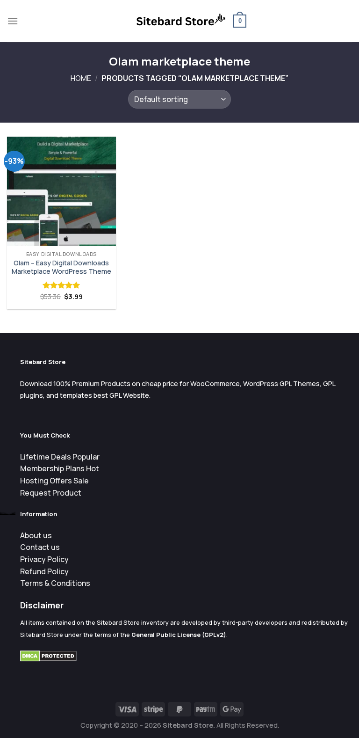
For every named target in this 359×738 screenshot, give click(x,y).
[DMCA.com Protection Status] (48, 655)
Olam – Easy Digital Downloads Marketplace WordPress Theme (61, 267)
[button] (12, 20)
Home (81, 78)
